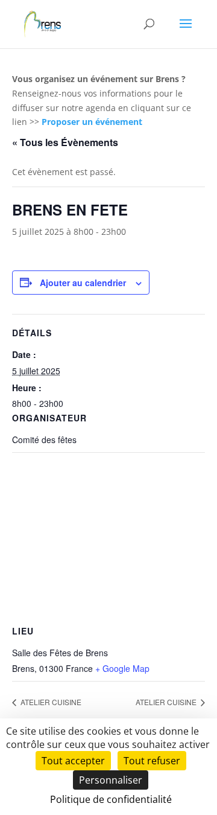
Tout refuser (152, 760)
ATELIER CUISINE (50, 702)
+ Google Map (122, 668)
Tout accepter (73, 760)
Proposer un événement (92, 121)
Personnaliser (110, 780)
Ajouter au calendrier (83, 282)
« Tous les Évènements (65, 142)
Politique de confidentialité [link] (111, 799)
